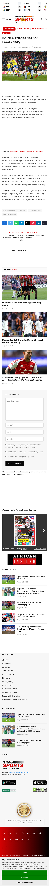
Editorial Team (8, 674)
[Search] (41, 19)
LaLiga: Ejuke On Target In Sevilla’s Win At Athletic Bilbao (31, 615)
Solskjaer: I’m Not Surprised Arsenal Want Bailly (13, 237)
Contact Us (6, 663)
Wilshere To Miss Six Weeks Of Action (26, 151)
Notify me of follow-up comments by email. (25, 452)
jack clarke (22, 210)
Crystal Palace (9, 210)
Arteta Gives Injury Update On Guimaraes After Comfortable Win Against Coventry (22, 378)
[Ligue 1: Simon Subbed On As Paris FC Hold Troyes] (8, 579)
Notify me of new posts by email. (21, 456)
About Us (5, 660)
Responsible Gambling (11, 696)
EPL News (6, 33)
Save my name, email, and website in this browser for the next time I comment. (23, 446)
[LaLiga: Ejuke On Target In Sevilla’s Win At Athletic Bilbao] (8, 617)
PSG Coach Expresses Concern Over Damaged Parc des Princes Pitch (30, 629)
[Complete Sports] (24, 19)
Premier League (9, 214)
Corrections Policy (9, 689)
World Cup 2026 (39, 29)
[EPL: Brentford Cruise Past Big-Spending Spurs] (24, 287)
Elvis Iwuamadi (19, 250)
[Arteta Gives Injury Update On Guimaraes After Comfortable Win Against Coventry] (24, 362)
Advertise (6, 667)
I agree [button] (24, 872)
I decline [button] (24, 877)
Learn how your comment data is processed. (24, 473)
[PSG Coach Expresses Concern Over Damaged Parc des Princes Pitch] (8, 629)
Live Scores (9, 29)
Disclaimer (6, 678)
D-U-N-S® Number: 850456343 (14, 699)
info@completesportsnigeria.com (19, 772)
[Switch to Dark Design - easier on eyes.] (45, 19)
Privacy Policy (7, 681)
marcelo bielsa (35, 210)
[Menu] (6, 19)
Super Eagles (23, 29)
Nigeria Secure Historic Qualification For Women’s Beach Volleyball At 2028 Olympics (31, 591)
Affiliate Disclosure (9, 692)
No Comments (25, 47)
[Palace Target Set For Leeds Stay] (24, 80)
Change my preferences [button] (24, 882)
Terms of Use (7, 671)
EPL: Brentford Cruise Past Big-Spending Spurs (21, 303)
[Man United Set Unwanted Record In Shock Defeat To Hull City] (24, 324)
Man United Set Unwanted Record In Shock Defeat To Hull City (22, 341)
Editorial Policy (7, 685)
